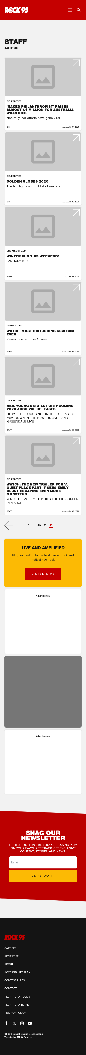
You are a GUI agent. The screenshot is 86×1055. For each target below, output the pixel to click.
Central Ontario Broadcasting (28, 1034)
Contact (10, 988)
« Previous (8, 526)
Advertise (11, 956)
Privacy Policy (15, 1013)
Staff (9, 127)
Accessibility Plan (17, 972)
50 (39, 525)
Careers (10, 948)
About (8, 964)
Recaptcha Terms (16, 1005)
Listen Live (43, 574)
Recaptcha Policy (17, 997)
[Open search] (77, 10)
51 (45, 525)
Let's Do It (43, 875)
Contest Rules (14, 980)
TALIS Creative (24, 1037)
